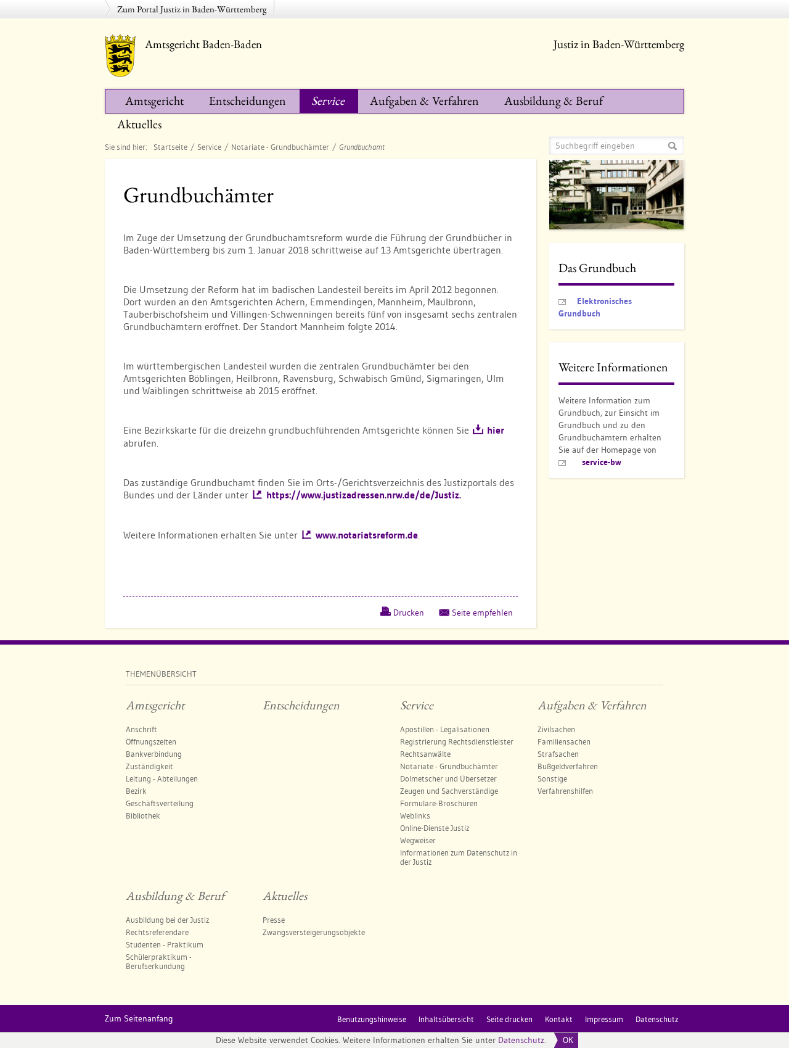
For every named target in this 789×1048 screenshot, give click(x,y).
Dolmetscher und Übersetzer (448, 778)
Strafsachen (558, 754)
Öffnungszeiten (151, 741)
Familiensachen (564, 741)
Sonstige (552, 778)
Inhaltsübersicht (446, 1019)
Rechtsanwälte (425, 754)
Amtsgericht (154, 101)
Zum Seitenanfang (139, 1018)
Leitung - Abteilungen (162, 778)
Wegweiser (418, 840)
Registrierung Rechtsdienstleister (456, 741)
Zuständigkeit (149, 766)
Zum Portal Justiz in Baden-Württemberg (192, 9)
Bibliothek (143, 815)
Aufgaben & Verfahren (424, 101)
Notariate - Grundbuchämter (280, 147)
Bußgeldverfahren (568, 766)
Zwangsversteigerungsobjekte (314, 932)
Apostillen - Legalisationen (444, 729)
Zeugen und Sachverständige (449, 791)
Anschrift (141, 729)
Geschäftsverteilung (160, 803)
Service (328, 101)
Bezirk (136, 791)
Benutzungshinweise (371, 1019)
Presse (274, 920)
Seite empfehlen (482, 612)
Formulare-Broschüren (439, 803)
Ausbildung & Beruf (553, 101)
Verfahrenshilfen (565, 791)
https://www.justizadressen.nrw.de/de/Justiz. (363, 495)
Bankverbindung (154, 754)
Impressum (604, 1019)
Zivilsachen (556, 729)
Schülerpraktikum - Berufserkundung (159, 961)
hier (495, 430)
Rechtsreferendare (157, 932)
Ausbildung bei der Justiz (167, 920)
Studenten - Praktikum (164, 944)
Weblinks (415, 815)
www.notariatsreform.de (367, 535)
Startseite (170, 147)
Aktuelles (139, 124)
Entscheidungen (247, 101)
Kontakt (559, 1019)
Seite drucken (509, 1019)
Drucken (408, 612)
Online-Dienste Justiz (434, 828)
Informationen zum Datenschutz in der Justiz (458, 857)
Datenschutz (521, 1040)
